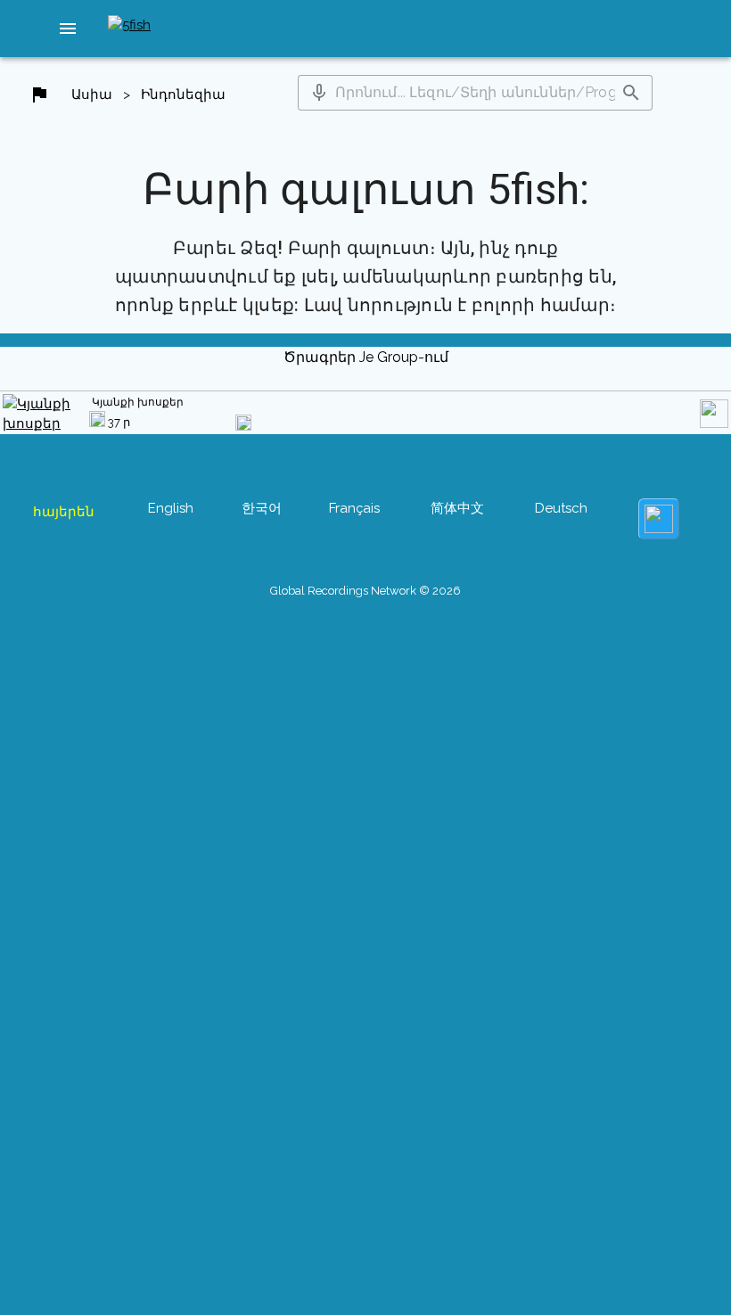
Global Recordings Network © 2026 (365, 590)
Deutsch (561, 508)
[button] (67, 28)
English (170, 508)
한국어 (262, 508)
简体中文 (457, 508)
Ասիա (91, 94)
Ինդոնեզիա (183, 94)
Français (354, 508)
